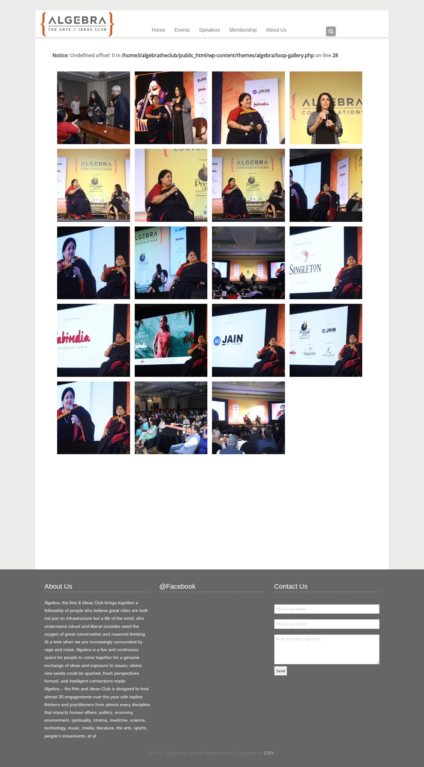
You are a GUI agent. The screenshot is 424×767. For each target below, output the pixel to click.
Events (182, 30)
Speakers (209, 30)
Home (158, 30)
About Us (276, 30)
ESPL (269, 753)
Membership (243, 30)
